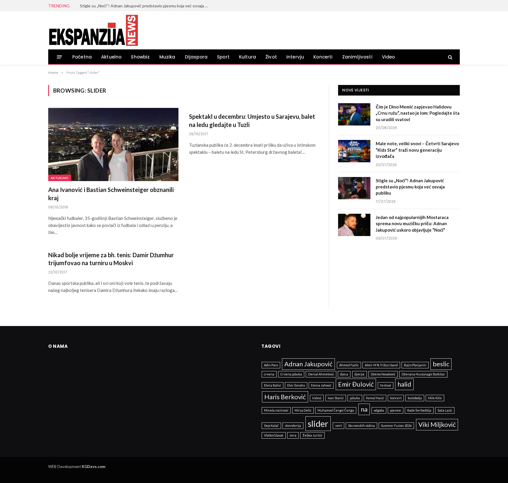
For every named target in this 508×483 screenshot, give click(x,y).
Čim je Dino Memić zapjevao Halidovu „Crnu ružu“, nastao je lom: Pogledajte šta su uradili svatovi (417, 113)
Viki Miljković (437, 424)
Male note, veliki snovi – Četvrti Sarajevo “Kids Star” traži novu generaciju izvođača (417, 150)
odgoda (379, 410)
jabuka (355, 398)
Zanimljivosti (357, 57)
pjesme (395, 410)
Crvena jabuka (291, 374)
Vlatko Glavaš (273, 435)
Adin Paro (271, 365)
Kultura (247, 57)
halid (404, 384)
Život (271, 57)
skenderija (293, 425)
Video (388, 57)
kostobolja (415, 398)
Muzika (167, 57)
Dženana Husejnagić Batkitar (423, 374)
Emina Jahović (321, 385)
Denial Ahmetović (321, 374)
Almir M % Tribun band (381, 365)
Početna (82, 57)
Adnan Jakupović (308, 364)
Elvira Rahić (272, 385)
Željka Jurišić (312, 435)
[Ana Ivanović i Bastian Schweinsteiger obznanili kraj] (113, 144)
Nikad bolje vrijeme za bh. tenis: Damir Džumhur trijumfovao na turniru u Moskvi (111, 258)
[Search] (449, 56)
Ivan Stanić (336, 398)
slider (318, 423)
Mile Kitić (435, 398)
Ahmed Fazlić (349, 365)
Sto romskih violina (361, 425)
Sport (223, 57)
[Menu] (59, 57)
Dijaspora (196, 57)
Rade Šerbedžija (419, 410)
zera (293, 435)
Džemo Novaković (383, 374)
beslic (441, 364)
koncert (396, 398)
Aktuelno (111, 57)
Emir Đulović (356, 384)
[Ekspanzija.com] (93, 30)
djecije (360, 374)
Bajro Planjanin (415, 365)
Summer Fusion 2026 (396, 425)
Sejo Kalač (271, 425)
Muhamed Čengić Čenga (335, 410)
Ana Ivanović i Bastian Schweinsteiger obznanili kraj (111, 193)
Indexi (316, 398)
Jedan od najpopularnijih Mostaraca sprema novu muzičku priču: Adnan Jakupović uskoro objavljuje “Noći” (412, 224)
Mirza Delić (303, 410)
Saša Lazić (444, 410)
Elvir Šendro (296, 385)
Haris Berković (285, 397)
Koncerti (322, 57)
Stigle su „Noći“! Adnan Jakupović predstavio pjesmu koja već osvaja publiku (146, 5)
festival (385, 385)
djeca (344, 374)
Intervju (295, 57)
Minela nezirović (276, 410)
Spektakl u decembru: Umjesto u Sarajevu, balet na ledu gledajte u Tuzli (252, 120)
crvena (269, 374)
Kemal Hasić (375, 398)
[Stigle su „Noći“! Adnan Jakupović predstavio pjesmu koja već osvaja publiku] (354, 188)
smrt (338, 425)
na (364, 409)
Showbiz (140, 57)
